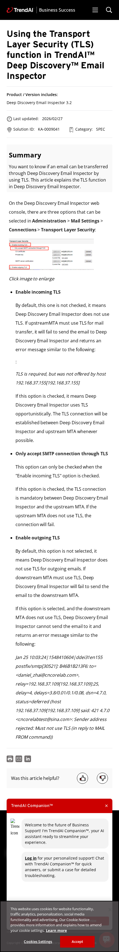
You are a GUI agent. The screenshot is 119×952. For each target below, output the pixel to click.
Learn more (56, 930)
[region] (59, 926)
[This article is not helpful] (102, 778)
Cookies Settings (38, 941)
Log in (31, 858)
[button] (95, 10)
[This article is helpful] (82, 778)
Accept (77, 941)
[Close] (110, 910)
